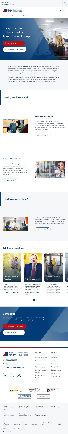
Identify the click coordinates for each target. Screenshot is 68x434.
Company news (56, 370)
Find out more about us (14, 368)
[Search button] (64, 3)
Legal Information (16, 423)
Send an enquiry (12, 43)
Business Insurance (41, 358)
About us (54, 358)
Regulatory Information (6, 423)
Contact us (54, 361)
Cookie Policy (42, 423)
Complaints (51, 423)
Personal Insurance (41, 361)
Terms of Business (25, 423)
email (30, 81)
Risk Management (40, 367)
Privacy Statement (34, 423)
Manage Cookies (59, 423)
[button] (34, 300)
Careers (53, 364)
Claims (53, 373)
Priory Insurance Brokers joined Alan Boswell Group (30, 66)
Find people (54, 367)
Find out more (41, 135)
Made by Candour (7, 432)
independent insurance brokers (18, 68)
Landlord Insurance (41, 364)
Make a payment (56, 376)
